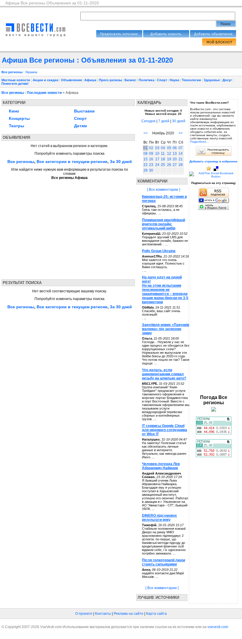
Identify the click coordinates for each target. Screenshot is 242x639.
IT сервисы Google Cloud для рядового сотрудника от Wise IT (164, 430)
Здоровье (212, 80)
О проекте (83, 614)
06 (175, 148)
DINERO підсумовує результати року (159, 518)
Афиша (90, 80)
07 (181, 148)
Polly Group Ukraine (159, 251)
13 (175, 153)
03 (157, 148)
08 (145, 153)
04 (163, 148)
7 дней (163, 121)
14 (181, 153)
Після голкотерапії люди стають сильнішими (163, 562)
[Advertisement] (57, 227)
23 (151, 165)
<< (145, 133)
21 (181, 159)
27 (175, 165)
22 (145, 165)
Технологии (191, 80)
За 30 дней (121, 161)
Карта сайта (156, 614)
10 (157, 153)
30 (151, 170)
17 (157, 159)
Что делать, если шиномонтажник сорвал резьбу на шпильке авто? (164, 374)
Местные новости (15, 80)
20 (175, 159)
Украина (31, 72)
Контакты (103, 614)
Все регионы (12, 93)
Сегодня (148, 121)
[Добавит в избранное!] (208, 170)
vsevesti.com (217, 627)
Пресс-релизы (110, 80)
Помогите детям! (15, 83)
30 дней (178, 121)
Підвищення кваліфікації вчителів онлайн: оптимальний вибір (163, 224)
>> (181, 133)
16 (151, 159)
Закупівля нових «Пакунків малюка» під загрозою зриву (165, 329)
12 (169, 153)
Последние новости (44, 93)
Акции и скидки (45, 80)
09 (151, 153)
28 (181, 165)
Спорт (162, 80)
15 (145, 159)
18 (163, 159)
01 (145, 148)
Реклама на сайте (128, 614)
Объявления (71, 80)
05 (169, 148)
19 (169, 159)
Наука (174, 80)
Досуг (227, 80)
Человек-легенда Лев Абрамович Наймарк (161, 466)
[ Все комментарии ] (163, 190)
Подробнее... (199, 141)
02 (151, 148)
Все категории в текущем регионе (72, 161)
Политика (146, 80)
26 (169, 165)
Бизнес (130, 80)
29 (145, 170)
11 (163, 153)
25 (163, 165)
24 (157, 165)
